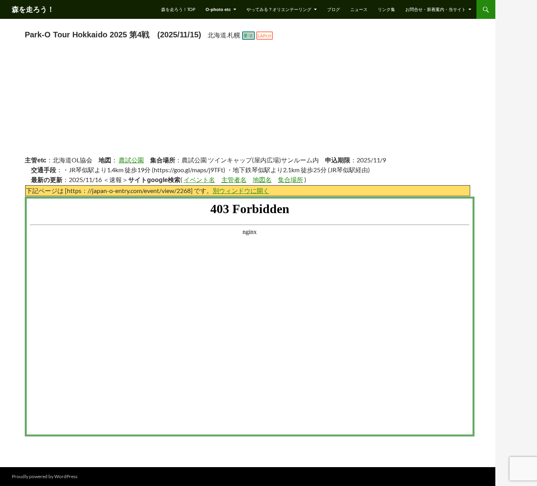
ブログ (333, 9)
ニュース (359, 9)
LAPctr (264, 36)
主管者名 (233, 179)
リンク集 (386, 9)
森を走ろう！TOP (178, 9)
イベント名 (199, 179)
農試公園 (131, 160)
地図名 (262, 179)
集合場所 (290, 179)
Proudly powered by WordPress (44, 476)
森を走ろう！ (33, 9)
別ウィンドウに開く (241, 190)
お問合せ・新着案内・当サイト (435, 9)
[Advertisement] (247, 99)
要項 (248, 36)
